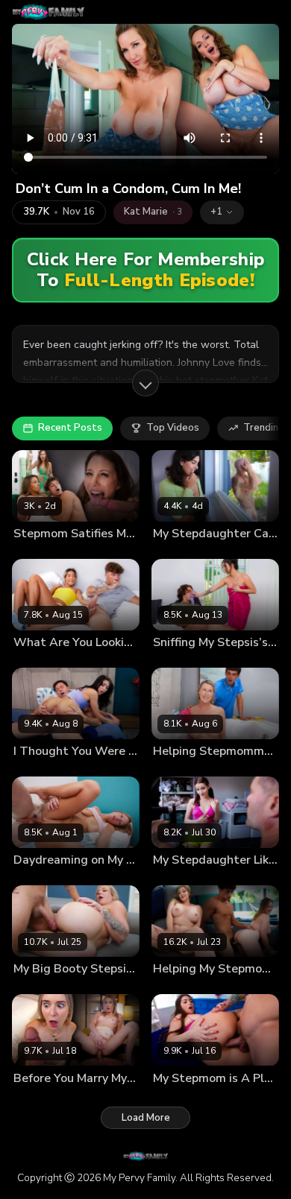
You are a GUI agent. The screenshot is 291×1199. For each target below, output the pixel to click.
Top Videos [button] (172, 427)
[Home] (48, 12)
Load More (146, 1117)
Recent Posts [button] (70, 427)
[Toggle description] (145, 383)
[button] (222, 212)
